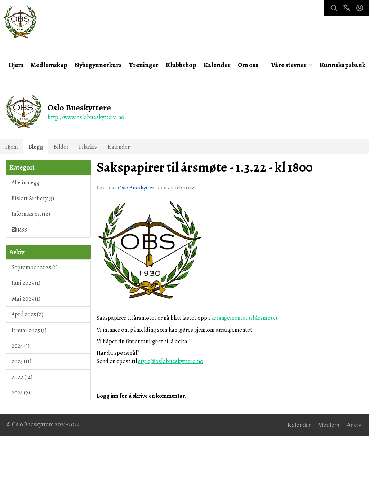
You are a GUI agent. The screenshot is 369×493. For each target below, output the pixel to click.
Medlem (328, 424)
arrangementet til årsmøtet (244, 318)
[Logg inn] (359, 7)
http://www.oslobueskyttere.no (86, 117)
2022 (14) (22, 377)
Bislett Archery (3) (33, 198)
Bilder (61, 147)
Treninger (144, 65)
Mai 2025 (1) (26, 299)
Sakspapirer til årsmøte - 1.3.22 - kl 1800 (205, 167)
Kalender (217, 65)
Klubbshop (181, 65)
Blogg (35, 147)
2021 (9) (21, 393)
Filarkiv (88, 147)
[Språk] (346, 7)
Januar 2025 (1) (29, 330)
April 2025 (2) (27, 314)
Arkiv (353, 424)
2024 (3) (21, 346)
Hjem (16, 65)
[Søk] (333, 7)
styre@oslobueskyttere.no (170, 361)
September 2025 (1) (35, 267)
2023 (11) (21, 361)
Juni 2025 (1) (26, 283)
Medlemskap (49, 65)
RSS (22, 230)
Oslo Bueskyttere (137, 187)
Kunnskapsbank (342, 65)
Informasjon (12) (31, 214)
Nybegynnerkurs (98, 65)
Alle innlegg (25, 183)
